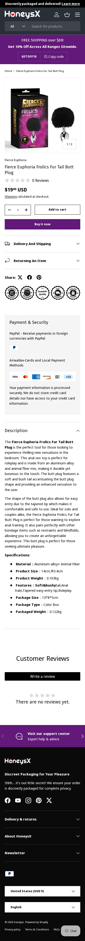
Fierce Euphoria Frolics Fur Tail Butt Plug (40, 71)
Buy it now (42, 224)
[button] (67, 14)
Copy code (56, 56)
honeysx (19, 922)
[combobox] (42, 26)
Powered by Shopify (36, 922)
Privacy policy (12, 929)
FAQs (57, 929)
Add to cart (57, 209)
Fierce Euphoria (15, 160)
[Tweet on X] (20, 277)
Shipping (11, 196)
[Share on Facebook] (29, 277)
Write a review (42, 676)
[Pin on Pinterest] (39, 277)
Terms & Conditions (37, 929)
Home (8, 71)
